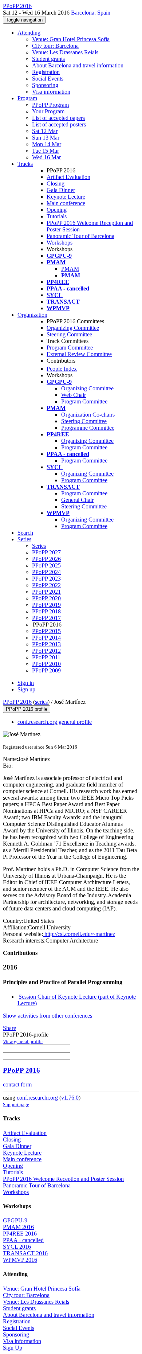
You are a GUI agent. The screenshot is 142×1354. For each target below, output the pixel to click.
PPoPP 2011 (46, 657)
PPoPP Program (50, 105)
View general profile (23, 1041)
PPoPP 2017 (46, 618)
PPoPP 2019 (46, 605)
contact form (17, 1084)
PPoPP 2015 (46, 631)
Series (39, 546)
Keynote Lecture (66, 197)
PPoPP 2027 (46, 552)
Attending (28, 33)
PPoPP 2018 (46, 611)
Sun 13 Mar (45, 137)
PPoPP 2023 (46, 578)
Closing (55, 183)
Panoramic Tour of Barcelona (80, 236)
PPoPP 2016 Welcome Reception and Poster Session (63, 1179)
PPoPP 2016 (17, 702)
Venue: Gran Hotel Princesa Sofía (71, 39)
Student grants (48, 59)
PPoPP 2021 (46, 592)
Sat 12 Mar (45, 131)
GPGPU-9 (15, 1220)
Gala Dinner (61, 190)
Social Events (47, 78)
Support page (16, 1104)
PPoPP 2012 (46, 651)
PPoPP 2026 (46, 559)
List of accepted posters (59, 124)
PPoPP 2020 (46, 598)
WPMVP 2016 (20, 1260)
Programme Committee (87, 428)
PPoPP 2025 (46, 565)
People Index (62, 369)
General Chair (77, 500)
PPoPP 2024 (46, 572)
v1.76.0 (70, 1097)
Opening (57, 210)
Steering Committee (69, 334)
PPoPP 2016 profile (26, 709)
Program (27, 98)
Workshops (59, 242)
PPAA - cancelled (23, 1240)
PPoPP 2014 (46, 638)
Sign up (26, 689)
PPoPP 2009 (46, 670)
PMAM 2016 (18, 1227)
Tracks (25, 164)
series (41, 702)
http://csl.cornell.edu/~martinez (79, 934)
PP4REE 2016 (20, 1233)
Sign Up (12, 1348)
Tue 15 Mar (45, 151)
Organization (32, 315)
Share (9, 1028)
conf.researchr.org (37, 1097)
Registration (46, 72)
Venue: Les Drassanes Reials (65, 52)
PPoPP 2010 (46, 664)
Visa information (51, 92)
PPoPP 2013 (46, 644)
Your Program (48, 111)
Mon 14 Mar (46, 144)
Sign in (25, 683)
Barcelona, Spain (90, 12)
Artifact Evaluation (68, 177)
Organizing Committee (73, 328)
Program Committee (70, 347)
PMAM (70, 269)
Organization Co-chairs (88, 414)
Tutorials (57, 216)
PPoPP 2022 (46, 585)
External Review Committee (79, 354)
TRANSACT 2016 (25, 1253)
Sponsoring (45, 85)
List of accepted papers (58, 118)
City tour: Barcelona (55, 46)
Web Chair (73, 395)
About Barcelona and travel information (77, 65)
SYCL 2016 (17, 1247)
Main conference (66, 203)
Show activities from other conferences (47, 1015)
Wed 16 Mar (46, 157)
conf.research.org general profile (54, 722)
